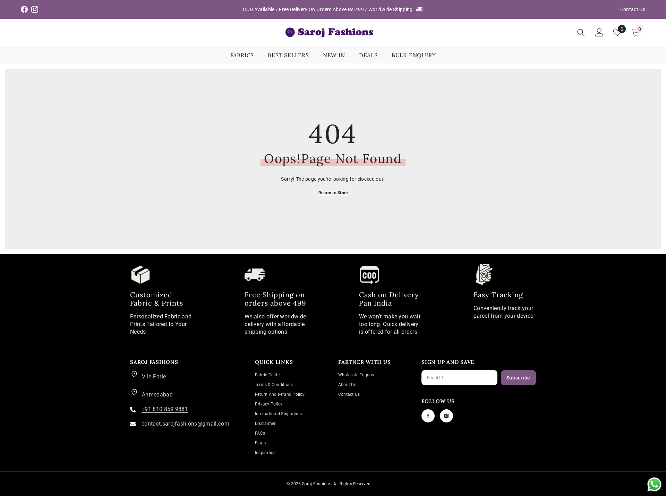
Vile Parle (154, 376)
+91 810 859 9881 (165, 409)
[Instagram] (446, 415)
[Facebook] (428, 415)
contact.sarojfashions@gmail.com (185, 423)
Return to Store (333, 192)
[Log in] (599, 32)
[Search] (581, 32)
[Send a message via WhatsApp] (654, 484)
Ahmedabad (157, 394)
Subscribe (518, 377)
